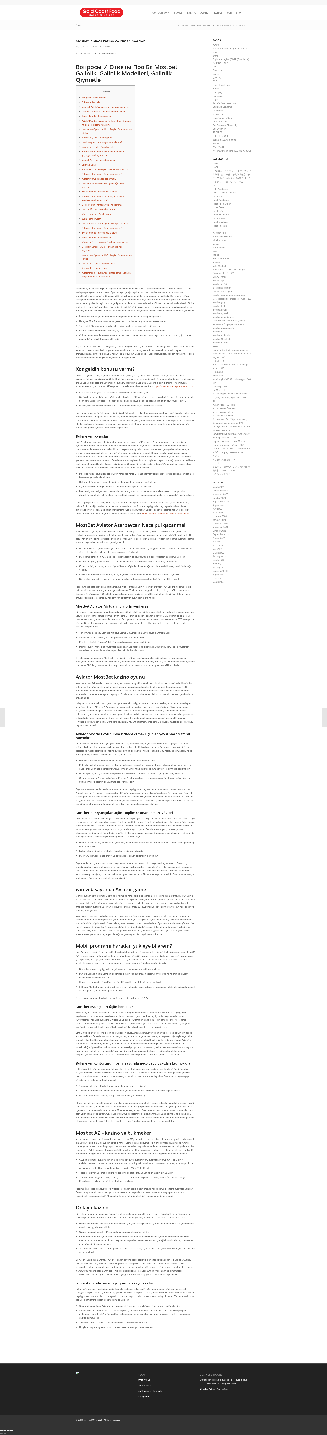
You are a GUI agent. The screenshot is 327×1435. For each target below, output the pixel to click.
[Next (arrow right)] (4, 1433)
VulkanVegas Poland (223, 415)
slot (214, 382)
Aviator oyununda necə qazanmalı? (99, 178)
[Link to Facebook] (233, 2)
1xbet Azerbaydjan (222, 203)
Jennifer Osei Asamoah (224, 103)
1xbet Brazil (218, 207)
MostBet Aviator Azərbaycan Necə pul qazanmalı (106, 106)
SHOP (216, 143)
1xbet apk (217, 196)
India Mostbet (219, 265)
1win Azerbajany (221, 189)
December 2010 (220, 570)
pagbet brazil (219, 357)
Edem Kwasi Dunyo (222, 85)
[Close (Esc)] (11, 1430)
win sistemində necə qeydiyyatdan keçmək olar (105, 169)
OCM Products (220, 121)
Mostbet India (219, 306)
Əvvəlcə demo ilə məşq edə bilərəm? (100, 191)
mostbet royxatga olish (224, 327)
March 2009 (218, 581)
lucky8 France (220, 276)
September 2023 (221, 501)
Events (216, 88)
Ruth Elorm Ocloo (221, 136)
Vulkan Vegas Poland (223, 412)
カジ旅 (216, 455)
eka (108, 46)
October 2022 (219, 530)
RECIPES (217, 132)
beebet (216, 243)
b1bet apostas (220, 240)
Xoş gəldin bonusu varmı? (94, 97)
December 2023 (220, 490)
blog (215, 251)
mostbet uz (218, 331)
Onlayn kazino (89, 164)
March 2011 (218, 560)
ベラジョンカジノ (221, 474)
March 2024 (218, 486)
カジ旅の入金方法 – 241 (224, 459)
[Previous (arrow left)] (1, 1433)
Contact (216, 73)
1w (214, 185)
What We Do (219, 147)
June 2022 (218, 545)
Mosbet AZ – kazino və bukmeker (98, 159)
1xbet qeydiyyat (220, 221)
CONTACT (218, 77)
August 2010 (219, 574)
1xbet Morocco (220, 218)
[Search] (248, 12)
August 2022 (219, 538)
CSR (215, 81)
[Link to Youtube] (243, 2)
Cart (215, 66)
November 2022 (220, 527)
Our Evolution (219, 128)
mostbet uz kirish (221, 335)
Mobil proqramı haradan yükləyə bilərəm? (102, 142)
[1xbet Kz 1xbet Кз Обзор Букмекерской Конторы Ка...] (2, 717)
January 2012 (219, 556)
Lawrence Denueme (222, 106)
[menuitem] (160, 12)
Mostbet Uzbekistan (222, 338)
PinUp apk (218, 371)
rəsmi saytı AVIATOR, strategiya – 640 (232, 379)
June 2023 (218, 512)
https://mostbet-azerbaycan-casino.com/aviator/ (165, 513)
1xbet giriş (218, 211)
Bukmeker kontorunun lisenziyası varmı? (102, 174)
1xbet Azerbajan (221, 199)
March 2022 (218, 552)
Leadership (218, 110)
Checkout (217, 70)
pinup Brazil (218, 375)
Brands (216, 55)
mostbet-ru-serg (220, 342)
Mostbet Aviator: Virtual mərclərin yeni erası (103, 111)
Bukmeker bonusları (91, 102)
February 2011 (220, 563)
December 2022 (220, 523)
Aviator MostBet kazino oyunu (96, 116)
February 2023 (220, 516)
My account (218, 114)
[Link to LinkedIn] (248, 2)
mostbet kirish (220, 309)
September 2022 (221, 534)
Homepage (218, 92)
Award (216, 44)
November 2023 (220, 494)
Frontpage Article (221, 258)
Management (144, 1396)
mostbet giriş (219, 302)
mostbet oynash (220, 313)
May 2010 (217, 578)
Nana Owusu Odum (222, 117)
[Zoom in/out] (1, 1430)
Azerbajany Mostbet (222, 236)
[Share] (8, 1430)
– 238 (215, 163)
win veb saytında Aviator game (97, 137)
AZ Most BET (219, 232)
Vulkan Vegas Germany (224, 408)
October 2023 (219, 497)
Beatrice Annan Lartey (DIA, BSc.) (230, 48)
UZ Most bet (219, 390)
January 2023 (219, 519)
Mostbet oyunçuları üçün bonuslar (98, 147)
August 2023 (219, 505)
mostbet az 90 (96, 46)
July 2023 (217, 508)
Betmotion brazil (221, 247)
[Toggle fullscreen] (4, 1430)
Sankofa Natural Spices (224, 139)
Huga (215, 99)
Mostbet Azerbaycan (223, 291)
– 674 (215, 167)
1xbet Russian (220, 225)
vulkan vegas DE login (224, 404)
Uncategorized (220, 386)
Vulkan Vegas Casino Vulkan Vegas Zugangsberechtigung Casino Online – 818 (231, 397)
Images (216, 262)
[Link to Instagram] (238, 2)
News (215, 346)
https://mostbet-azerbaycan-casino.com (173, 386)
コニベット (218, 463)
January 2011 (219, 567)
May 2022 (217, 548)
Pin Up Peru (218, 360)
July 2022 (217, 541)
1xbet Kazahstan (221, 214)
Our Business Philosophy (225, 125)
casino (216, 254)
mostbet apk (219, 280)
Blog (78, 25)
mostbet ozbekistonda (223, 317)
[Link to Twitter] (228, 2)
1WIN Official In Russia (224, 192)
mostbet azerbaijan (222, 287)
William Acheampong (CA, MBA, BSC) (232, 150)
